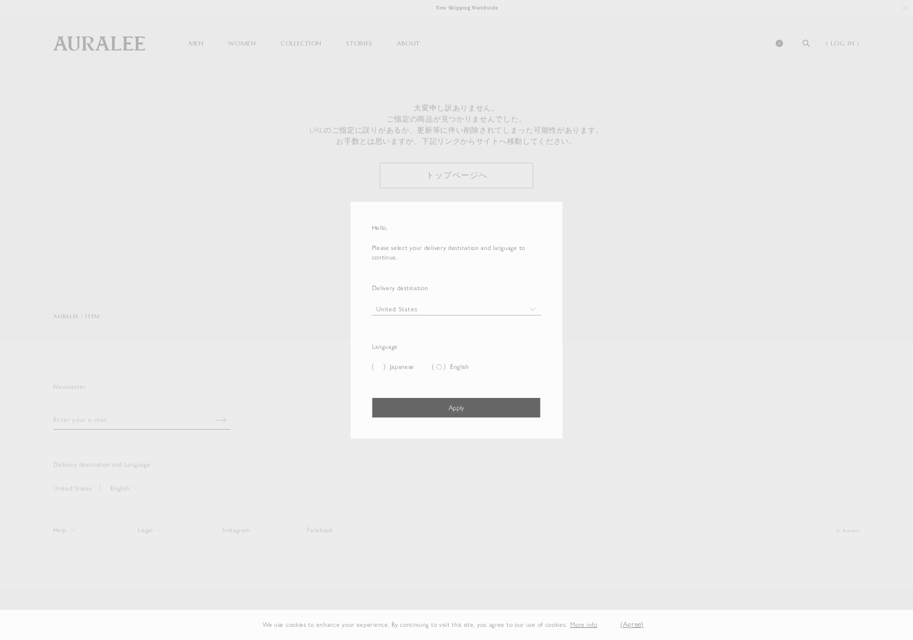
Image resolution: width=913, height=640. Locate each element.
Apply (456, 408)
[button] (605, 625)
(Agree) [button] (632, 624)
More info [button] (583, 624)
